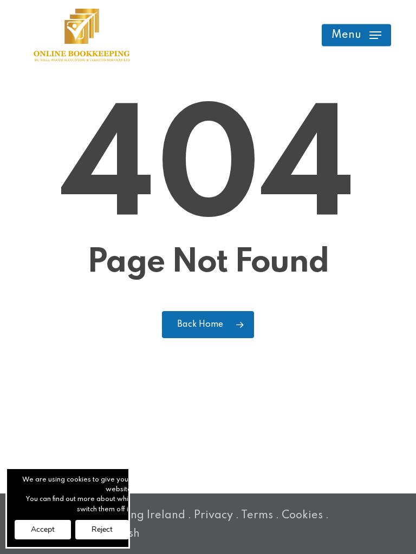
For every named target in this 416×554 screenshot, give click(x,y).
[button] (356, 35)
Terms (257, 515)
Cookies (302, 515)
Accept (43, 529)
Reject (102, 529)
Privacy (213, 515)
